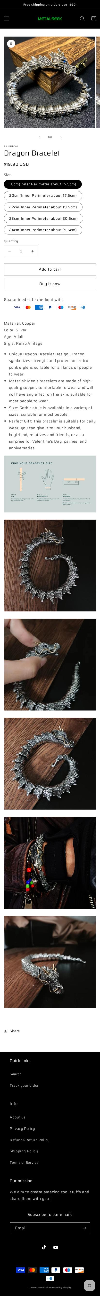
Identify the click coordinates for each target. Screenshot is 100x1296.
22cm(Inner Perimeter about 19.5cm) (43, 207)
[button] (6, 18)
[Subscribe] (84, 1228)
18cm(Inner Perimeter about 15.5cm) (43, 184)
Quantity (11, 241)
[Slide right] (61, 137)
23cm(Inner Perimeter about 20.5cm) (43, 218)
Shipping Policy (24, 1151)
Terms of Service (24, 1162)
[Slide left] (39, 137)
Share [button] (15, 1031)
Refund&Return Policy (30, 1140)
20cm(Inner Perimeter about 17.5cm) (43, 195)
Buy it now (50, 284)
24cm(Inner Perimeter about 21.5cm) (43, 230)
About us (17, 1117)
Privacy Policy (22, 1128)
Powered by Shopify (60, 1287)
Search (16, 1074)
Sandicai (43, 1287)
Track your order (24, 1085)
